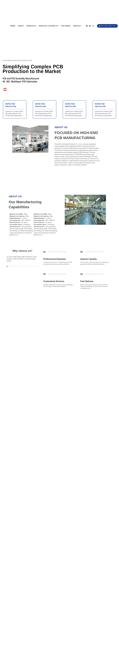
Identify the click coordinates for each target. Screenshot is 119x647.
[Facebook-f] (93, 25)
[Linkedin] (89, 25)
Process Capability (49, 26)
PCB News (65, 26)
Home (12, 26)
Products (31, 26)
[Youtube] (86, 25)
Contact (77, 26)
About (21, 26)
